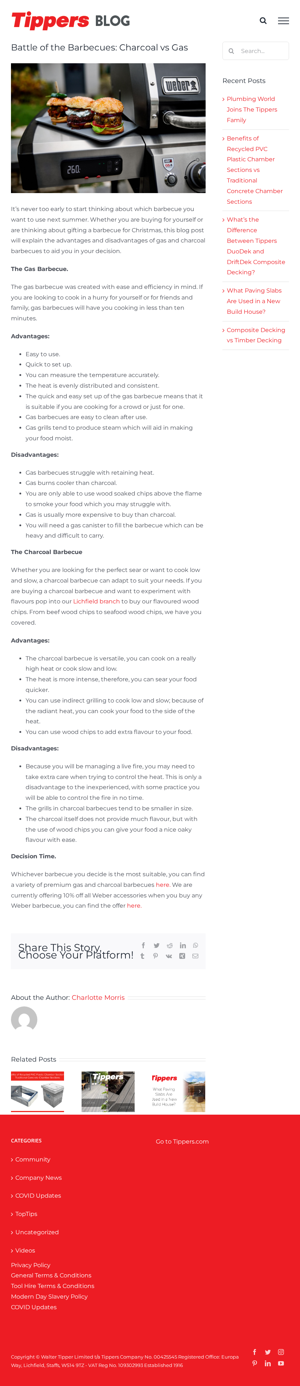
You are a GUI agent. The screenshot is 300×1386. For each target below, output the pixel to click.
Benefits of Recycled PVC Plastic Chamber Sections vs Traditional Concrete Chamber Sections (255, 170)
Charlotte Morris (98, 998)
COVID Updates (38, 1195)
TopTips (26, 1213)
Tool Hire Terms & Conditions (52, 1286)
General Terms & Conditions (51, 1275)
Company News (38, 1177)
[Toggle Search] (263, 20)
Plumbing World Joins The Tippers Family (252, 109)
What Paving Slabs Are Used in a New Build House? (254, 301)
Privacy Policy (30, 1265)
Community (32, 1159)
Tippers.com (191, 1141)
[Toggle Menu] (283, 21)
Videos (25, 1250)
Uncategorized (37, 1232)
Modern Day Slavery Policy (49, 1296)
